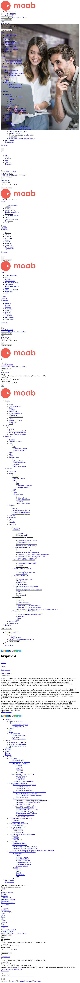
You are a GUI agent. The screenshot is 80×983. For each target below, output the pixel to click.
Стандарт (15, 838)
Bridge (3, 915)
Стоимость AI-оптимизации (18, 131)
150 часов (19, 770)
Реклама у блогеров (11, 49)
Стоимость (8, 122)
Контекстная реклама (12, 46)
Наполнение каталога (19, 845)
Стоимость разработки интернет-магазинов (27, 799)
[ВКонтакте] (2, 147)
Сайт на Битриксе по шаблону (26, 793)
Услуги (3, 32)
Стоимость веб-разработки (17, 128)
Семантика (4, 908)
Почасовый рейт (18, 760)
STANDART (20, 875)
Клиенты (8, 114)
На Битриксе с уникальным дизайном (29, 795)
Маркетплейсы (10, 41)
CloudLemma (17, 853)
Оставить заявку (6, 30)
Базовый (15, 836)
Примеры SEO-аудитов (16, 73)
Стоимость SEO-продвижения (19, 126)
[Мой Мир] (7, 651)
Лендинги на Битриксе (24, 790)
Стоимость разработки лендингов (24, 785)
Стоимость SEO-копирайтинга (22, 781)
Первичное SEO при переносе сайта (24, 848)
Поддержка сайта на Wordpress (26, 813)
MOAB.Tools (5, 904)
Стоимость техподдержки (25, 808)
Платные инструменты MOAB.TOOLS (22, 138)
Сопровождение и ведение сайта (24, 806)
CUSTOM (19, 772)
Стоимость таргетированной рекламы (21, 135)
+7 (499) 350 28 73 (10, 14)
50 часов (19, 765)
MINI (18, 871)
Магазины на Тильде (23, 804)
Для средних (20, 778)
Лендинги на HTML (23, 788)
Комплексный (17, 839)
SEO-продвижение (11, 35)
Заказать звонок (6, 19)
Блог (2, 924)
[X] (10, 651)
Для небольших (21, 776)
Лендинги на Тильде (23, 786)
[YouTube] (9, 147)
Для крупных (20, 779)
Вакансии (8, 121)
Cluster (15, 868)
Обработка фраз (6, 911)
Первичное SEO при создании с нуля (24, 846)
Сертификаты (9, 142)
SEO (6, 72)
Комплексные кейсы (11, 70)
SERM (7, 53)
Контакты (4, 145)
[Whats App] (12, 147)
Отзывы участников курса (13, 61)
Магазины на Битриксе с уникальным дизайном (32, 801)
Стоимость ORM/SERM (16, 133)
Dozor (3, 913)
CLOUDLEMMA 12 (23, 861)
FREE (18, 855)
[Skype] (18, 651)
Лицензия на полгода (23, 864)
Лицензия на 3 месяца (23, 862)
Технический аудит (22, 816)
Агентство (4, 91)
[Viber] (13, 651)
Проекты (4, 67)
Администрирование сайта (25, 815)
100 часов (19, 769)
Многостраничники (15, 88)
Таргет (7, 48)
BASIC (18, 873)
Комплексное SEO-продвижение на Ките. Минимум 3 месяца (33, 850)
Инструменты (9, 140)
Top (13, 878)
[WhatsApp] (15, 651)
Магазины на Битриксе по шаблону (28, 802)
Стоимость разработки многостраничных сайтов (29, 792)
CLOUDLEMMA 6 (22, 859)
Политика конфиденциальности (11, 969)
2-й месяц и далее (18, 822)
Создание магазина (18, 843)
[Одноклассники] (5, 651)
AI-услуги (8, 39)
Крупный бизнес (18, 832)
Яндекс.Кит (9, 51)
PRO (18, 876)
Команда (7, 119)
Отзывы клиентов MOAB (13, 60)
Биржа (7, 117)
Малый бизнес (17, 829)
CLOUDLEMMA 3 (22, 857)
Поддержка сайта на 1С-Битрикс (27, 809)
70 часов (19, 767)
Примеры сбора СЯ (15, 75)
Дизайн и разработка (12, 42)
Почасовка (12, 124)
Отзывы (3, 56)
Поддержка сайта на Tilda (24, 811)
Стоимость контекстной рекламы (20, 130)
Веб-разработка (10, 82)
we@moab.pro (5, 23)
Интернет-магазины (15, 84)
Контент (7, 37)
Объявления (9, 44)
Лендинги (12, 86)
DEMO (18, 869)
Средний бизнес (17, 831)
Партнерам (8, 115)
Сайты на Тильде (22, 797)
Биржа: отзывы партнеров (13, 63)
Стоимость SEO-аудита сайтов (23, 774)
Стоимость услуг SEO (20, 763)
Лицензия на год (22, 866)
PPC (6, 79)
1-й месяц (15, 820)
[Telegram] (5, 147)
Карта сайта (5, 971)
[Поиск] (2, 149)
